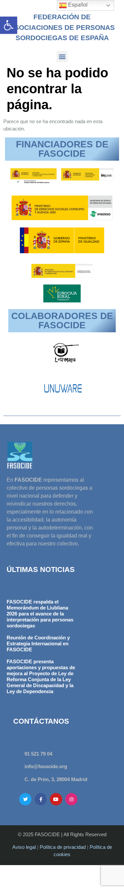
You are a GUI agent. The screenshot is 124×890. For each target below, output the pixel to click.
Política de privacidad (63, 847)
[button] (8, 25)
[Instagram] (71, 799)
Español (77, 5)
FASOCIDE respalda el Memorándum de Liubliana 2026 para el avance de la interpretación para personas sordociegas (40, 613)
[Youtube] (56, 799)
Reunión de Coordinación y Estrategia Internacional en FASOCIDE (38, 643)
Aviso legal (24, 847)
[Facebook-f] (41, 799)
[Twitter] (25, 799)
